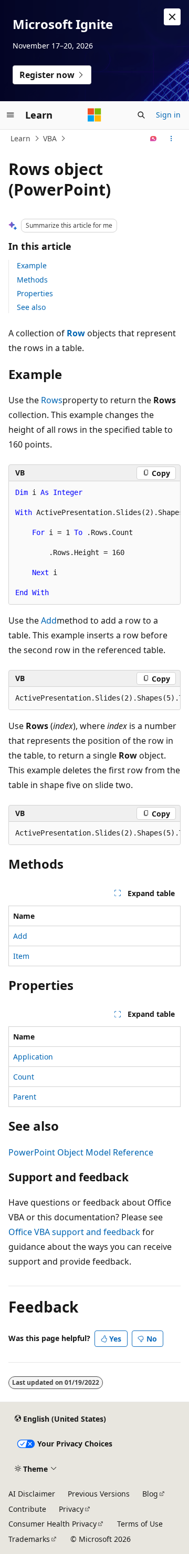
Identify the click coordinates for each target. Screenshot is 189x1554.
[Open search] (141, 114)
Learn (20, 138)
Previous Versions (99, 1494)
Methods (32, 280)
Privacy (71, 1509)
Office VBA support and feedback (74, 1232)
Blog (150, 1494)
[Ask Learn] (153, 138)
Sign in (168, 115)
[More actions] (171, 138)
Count (23, 1077)
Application (33, 1057)
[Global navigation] (10, 114)
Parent (24, 1097)
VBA (50, 138)
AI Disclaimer (31, 1494)
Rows (51, 400)
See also (31, 307)
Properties (35, 293)
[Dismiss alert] (172, 16)
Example (32, 265)
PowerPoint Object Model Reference (80, 1152)
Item (21, 956)
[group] (94, 543)
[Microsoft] (94, 115)
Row (76, 333)
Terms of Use (140, 1524)
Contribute (27, 1509)
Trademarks (29, 1539)
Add (49, 620)
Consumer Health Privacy (52, 1524)
